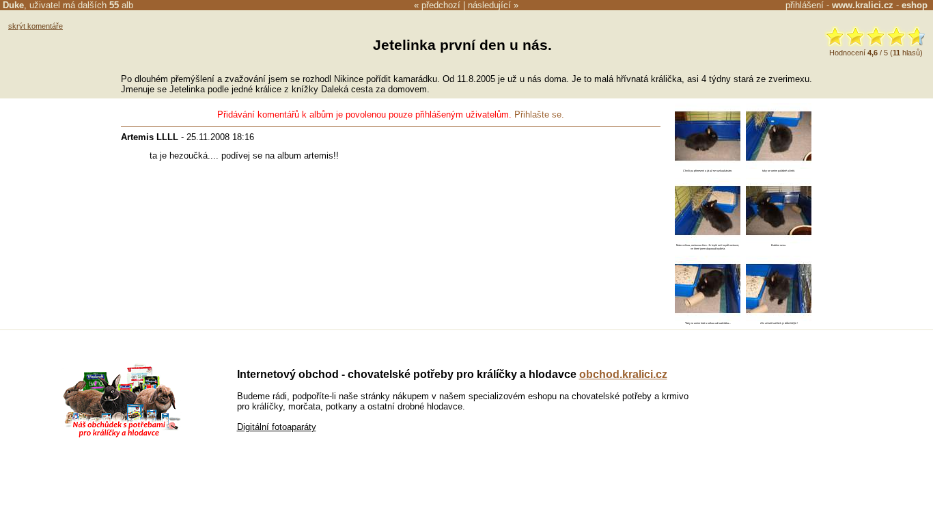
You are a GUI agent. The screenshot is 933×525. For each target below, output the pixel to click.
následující (489, 5)
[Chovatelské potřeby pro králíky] (121, 436)
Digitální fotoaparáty (276, 427)
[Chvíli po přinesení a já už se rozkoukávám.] (707, 166)
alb (121, 5)
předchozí (440, 5)
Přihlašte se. (539, 114)
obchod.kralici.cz (623, 374)
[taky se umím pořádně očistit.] (778, 166)
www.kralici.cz (862, 5)
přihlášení (804, 5)
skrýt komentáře (35, 26)
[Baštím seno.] (778, 240)
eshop (915, 5)
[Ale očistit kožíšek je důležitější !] (778, 318)
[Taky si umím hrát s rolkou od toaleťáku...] (707, 318)
